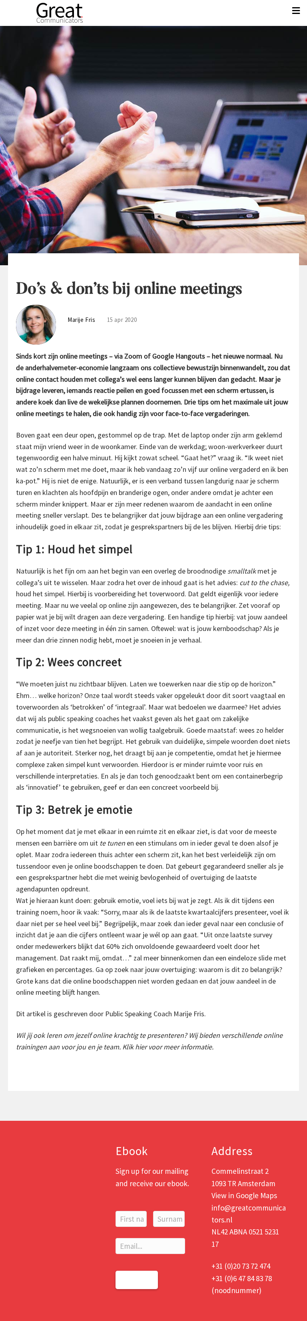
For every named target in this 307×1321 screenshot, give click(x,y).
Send (137, 1280)
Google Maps (256, 1195)
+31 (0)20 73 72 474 (240, 1266)
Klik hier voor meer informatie (167, 1046)
